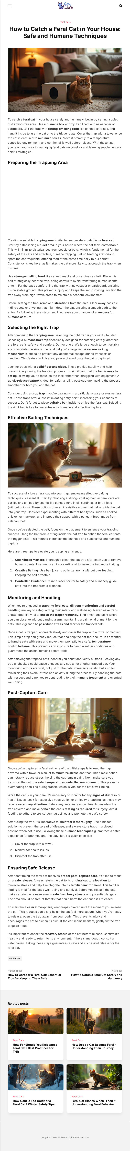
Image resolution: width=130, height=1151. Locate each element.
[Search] (120, 5)
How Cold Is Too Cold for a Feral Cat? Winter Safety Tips (34, 1102)
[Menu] (10, 6)
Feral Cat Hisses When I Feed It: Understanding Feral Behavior (94, 1102)
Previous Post (34, 975)
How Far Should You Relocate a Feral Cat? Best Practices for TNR (35, 1048)
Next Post (96, 975)
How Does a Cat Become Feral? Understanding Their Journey (94, 1046)
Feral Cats (65, 22)
